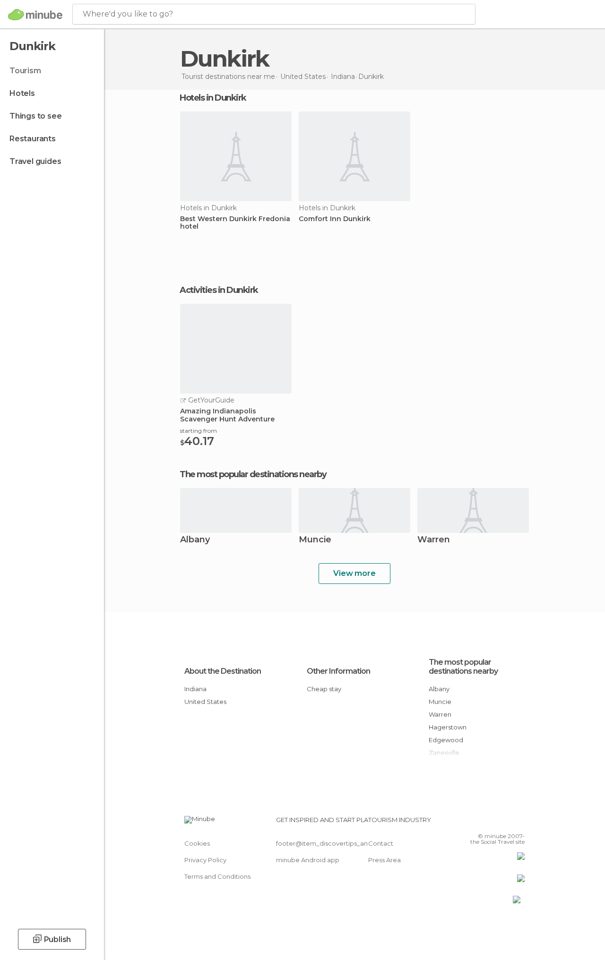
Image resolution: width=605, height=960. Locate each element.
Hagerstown (448, 727)
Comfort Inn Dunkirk (335, 219)
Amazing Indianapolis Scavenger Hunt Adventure (227, 415)
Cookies (197, 843)
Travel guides (35, 161)
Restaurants (32, 138)
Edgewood (446, 740)
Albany (195, 540)
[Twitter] (494, 822)
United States (205, 701)
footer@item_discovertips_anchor (329, 843)
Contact (380, 843)
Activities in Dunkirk (219, 290)
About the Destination (222, 671)
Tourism (25, 70)
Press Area (384, 860)
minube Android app (307, 860)
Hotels (22, 93)
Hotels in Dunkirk (213, 98)
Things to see (35, 115)
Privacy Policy (205, 860)
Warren (433, 540)
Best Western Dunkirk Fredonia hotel (235, 223)
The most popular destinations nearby (253, 474)
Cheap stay (324, 689)
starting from (198, 430)
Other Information (338, 671)
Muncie (315, 540)
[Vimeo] (506, 822)
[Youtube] (518, 822)
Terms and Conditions (217, 876)
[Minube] (35, 14)
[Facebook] (482, 822)
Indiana (195, 689)
